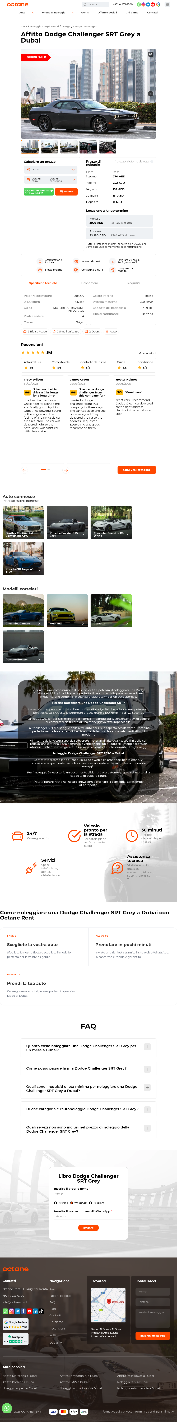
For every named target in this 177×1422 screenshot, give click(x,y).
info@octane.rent (15, 1302)
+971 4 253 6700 (123, 4)
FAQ (52, 1302)
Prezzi (53, 1289)
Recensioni (57, 1328)
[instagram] (143, 4)
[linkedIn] (35, 1311)
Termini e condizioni (148, 1411)
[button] (43, 469)
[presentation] (26, 93)
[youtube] (153, 4)
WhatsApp (80, 1203)
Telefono (63, 1203)
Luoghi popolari (60, 1296)
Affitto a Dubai (20, 1376)
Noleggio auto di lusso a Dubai (81, 1388)
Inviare (88, 1227)
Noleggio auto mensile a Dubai (138, 1388)
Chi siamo (56, 1322)
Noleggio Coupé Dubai (44, 26)
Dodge (66, 26)
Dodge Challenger (85, 26)
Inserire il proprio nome (72, 1188)
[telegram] (148, 4)
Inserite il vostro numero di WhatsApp (83, 1211)
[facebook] (23, 1311)
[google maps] (158, 4)
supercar (52, 709)
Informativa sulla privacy (116, 1411)
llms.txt (169, 1411)
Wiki (52, 1335)
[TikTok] (41, 1311)
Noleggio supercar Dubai (20, 1388)
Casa (24, 26)
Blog (52, 1309)
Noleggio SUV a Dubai (132, 1382)
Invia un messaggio (152, 1336)
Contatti (55, 1315)
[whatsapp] (139, 4)
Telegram (98, 1203)
